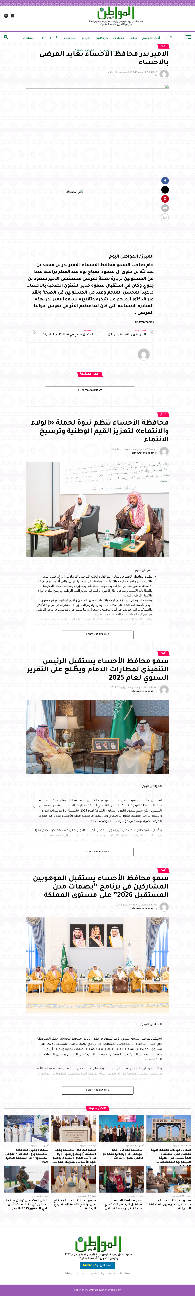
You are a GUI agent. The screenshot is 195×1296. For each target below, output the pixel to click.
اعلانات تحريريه (109, 51)
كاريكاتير (102, 38)
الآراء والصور (50, 37)
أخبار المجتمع (151, 38)
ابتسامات (29, 38)
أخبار (169, 37)
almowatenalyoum (143, 453)
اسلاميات (70, 38)
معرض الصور (85, 50)
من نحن (81, 1273)
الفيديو (86, 38)
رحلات (133, 38)
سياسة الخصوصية (119, 1273)
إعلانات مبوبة (97, 1273)
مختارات (118, 38)
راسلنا (68, 1273)
